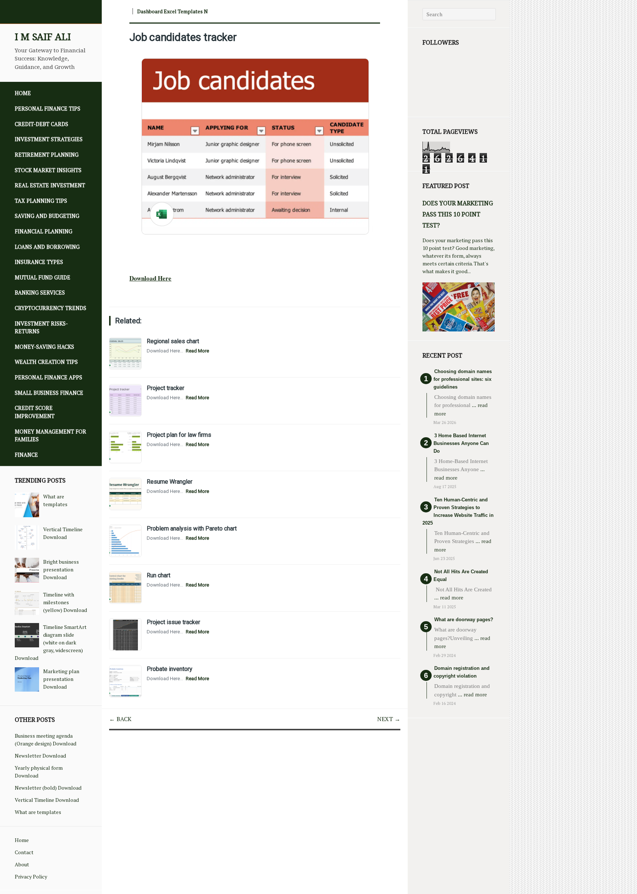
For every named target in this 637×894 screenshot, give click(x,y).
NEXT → (388, 719)
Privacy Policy (31, 876)
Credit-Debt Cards (41, 124)
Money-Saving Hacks (44, 346)
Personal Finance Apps (48, 377)
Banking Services (40, 292)
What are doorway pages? (463, 619)
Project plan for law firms (179, 434)
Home (23, 93)
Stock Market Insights (48, 170)
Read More (197, 351)
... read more (448, 598)
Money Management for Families (50, 435)
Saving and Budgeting (47, 215)
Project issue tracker (173, 622)
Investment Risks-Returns (41, 327)
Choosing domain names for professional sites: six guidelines (463, 379)
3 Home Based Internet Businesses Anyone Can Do (461, 443)
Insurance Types (39, 261)
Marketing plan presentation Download (61, 679)
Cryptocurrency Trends (50, 308)
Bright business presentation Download (61, 569)
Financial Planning (43, 231)
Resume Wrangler (169, 481)
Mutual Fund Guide (42, 277)
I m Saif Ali (43, 36)
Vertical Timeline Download (47, 799)
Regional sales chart (173, 341)
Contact (24, 852)
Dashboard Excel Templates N (172, 11)
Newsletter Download (40, 755)
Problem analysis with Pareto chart (192, 528)
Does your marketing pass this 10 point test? (457, 214)
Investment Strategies (49, 139)
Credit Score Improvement (35, 412)
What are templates (38, 811)
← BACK (120, 719)
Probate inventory (169, 668)
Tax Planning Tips (41, 200)
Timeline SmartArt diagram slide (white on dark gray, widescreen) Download (51, 642)
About (22, 864)
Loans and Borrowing (47, 246)
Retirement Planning (47, 154)
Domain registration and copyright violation (462, 672)
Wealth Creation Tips (46, 361)
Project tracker (165, 388)
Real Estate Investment (50, 185)
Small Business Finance (49, 392)
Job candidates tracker (183, 37)
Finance (26, 454)
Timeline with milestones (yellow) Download (65, 602)
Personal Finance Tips (47, 108)
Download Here (150, 278)
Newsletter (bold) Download (48, 787)
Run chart (158, 575)
